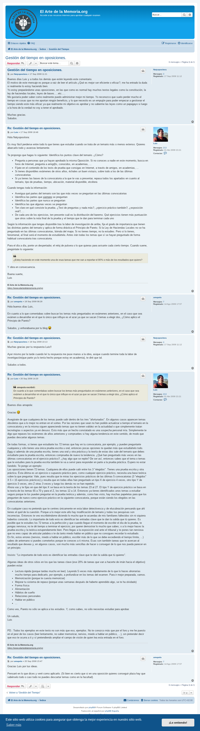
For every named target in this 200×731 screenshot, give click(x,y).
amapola (157, 297)
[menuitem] (31, 43)
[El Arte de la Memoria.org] (23, 22)
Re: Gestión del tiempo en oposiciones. (34, 128)
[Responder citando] (143, 71)
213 (165, 148)
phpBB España (112, 711)
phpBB (92, 707)
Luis (155, 143)
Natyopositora (160, 70)
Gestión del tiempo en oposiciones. (35, 58)
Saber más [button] (13, 724)
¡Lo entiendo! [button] (178, 722)
